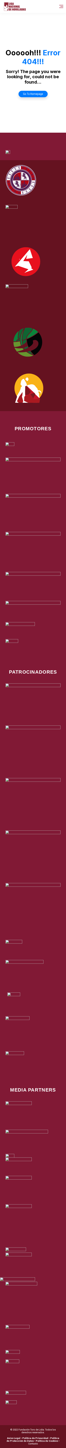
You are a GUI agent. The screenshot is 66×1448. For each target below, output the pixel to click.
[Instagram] (38, 137)
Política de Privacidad (35, 1438)
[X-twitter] (28, 137)
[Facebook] (18, 137)
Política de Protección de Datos (33, 1439)
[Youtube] (48, 137)
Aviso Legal (13, 1438)
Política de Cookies (47, 1441)
